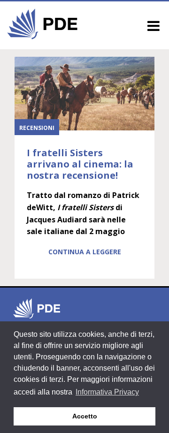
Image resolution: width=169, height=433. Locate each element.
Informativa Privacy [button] (107, 392)
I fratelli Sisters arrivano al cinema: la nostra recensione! (80, 164)
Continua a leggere (84, 251)
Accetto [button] (84, 416)
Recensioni (36, 128)
